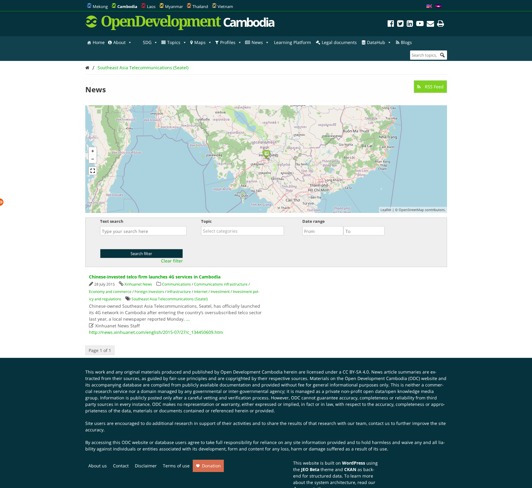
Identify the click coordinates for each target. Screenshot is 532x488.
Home (99, 42)
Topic (206, 221)
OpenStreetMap (411, 209)
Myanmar (174, 6)
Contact (121, 466)
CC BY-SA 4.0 (356, 372)
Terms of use (176, 466)
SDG (147, 42)
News (257, 42)
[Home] (87, 67)
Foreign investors (149, 291)
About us (97, 466)
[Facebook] (391, 24)
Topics (173, 42)
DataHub (376, 42)
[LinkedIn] (410, 24)
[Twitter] (400, 24)
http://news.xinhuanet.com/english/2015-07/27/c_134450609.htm (156, 332)
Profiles (228, 42)
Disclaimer (146, 466)
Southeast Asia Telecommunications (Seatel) (143, 67)
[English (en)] (429, 6)
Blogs (406, 42)
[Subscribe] (430, 24)
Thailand (200, 6)
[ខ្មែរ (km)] (438, 6)
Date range (313, 221)
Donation (211, 466)
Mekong (100, 6)
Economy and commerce (110, 291)
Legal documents (339, 42)
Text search (111, 221)
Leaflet (386, 209)
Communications (176, 284)
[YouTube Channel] (420, 24)
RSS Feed (434, 87)
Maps (200, 42)
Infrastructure (179, 291)
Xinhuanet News (138, 284)
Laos (151, 6)
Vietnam (225, 6)
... (188, 319)
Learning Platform (292, 42)
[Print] (440, 24)
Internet (201, 291)
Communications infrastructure (221, 284)
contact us (379, 423)
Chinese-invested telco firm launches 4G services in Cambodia (154, 277)
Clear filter (172, 261)
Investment (220, 291)
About (119, 42)
